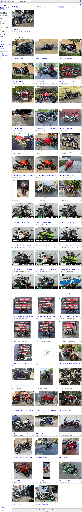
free (2, 20)
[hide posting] (33, 31)
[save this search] (80, 4)
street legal (3, 34)
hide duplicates (4, 13)
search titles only (4, 9)
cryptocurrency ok (4, 51)
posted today (3, 12)
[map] (19, 7)
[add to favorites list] (12, 31)
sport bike (4, 41)
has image (3, 11)
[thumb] (15, 7)
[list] (13, 7)
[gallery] (17, 7)
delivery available (4, 49)
